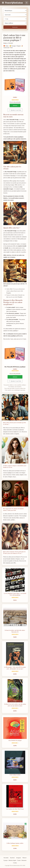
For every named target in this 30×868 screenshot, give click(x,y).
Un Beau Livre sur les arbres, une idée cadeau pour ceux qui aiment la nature (15, 705)
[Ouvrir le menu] (26, 2)
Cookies (15, 862)
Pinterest (24, 857)
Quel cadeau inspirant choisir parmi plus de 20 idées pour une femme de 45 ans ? (14, 552)
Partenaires (24, 860)
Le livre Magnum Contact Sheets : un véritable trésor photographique (15, 594)
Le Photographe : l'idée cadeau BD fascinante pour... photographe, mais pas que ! (15, 668)
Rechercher (15, 27)
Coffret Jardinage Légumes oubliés (15, 843)
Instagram (18, 857)
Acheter (15, 105)
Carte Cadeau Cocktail (15, 774)
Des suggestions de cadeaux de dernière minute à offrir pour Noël (13, 509)
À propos (5, 860)
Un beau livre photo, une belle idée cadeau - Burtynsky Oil (15, 631)
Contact (19, 860)
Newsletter (6, 857)
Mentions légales (12, 860)
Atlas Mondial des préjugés (15, 740)
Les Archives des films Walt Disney (15, 809)
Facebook (12, 857)
